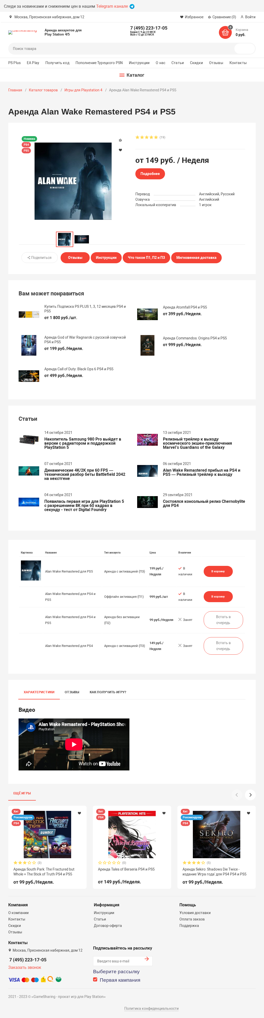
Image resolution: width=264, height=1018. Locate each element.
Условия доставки (195, 913)
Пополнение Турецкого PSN (99, 63)
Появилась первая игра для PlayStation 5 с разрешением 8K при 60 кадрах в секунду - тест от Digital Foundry (84, 505)
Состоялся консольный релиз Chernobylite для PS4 (204, 503)
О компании (18, 913)
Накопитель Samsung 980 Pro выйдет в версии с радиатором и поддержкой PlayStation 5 (82, 443)
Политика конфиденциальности (151, 1008)
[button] (250, 794)
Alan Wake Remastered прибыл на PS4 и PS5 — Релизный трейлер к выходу (201, 472)
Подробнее (150, 174)
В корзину (218, 571)
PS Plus (14, 63)
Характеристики (39, 692)
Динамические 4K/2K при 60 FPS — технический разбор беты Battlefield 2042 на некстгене (84, 474)
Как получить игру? (108, 692)
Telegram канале (112, 6)
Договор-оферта (108, 926)
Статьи (177, 63)
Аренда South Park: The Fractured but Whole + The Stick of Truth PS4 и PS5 (44, 871)
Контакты (238, 63)
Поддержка (189, 926)
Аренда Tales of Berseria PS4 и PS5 (126, 869)
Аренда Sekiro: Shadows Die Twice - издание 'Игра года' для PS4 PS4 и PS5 (214, 871)
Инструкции (139, 63)
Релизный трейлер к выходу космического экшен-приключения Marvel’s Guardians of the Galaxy (197, 443)
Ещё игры (22, 793)
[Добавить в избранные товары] (79, 813)
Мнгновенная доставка (196, 258)
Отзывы (216, 63)
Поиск (246, 49)
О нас (160, 63)
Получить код (57, 63)
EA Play (33, 63)
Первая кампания (120, 980)
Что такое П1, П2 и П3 (146, 258)
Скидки (196, 63)
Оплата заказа (192, 919)
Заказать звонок (24, 967)
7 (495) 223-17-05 (27, 959)
